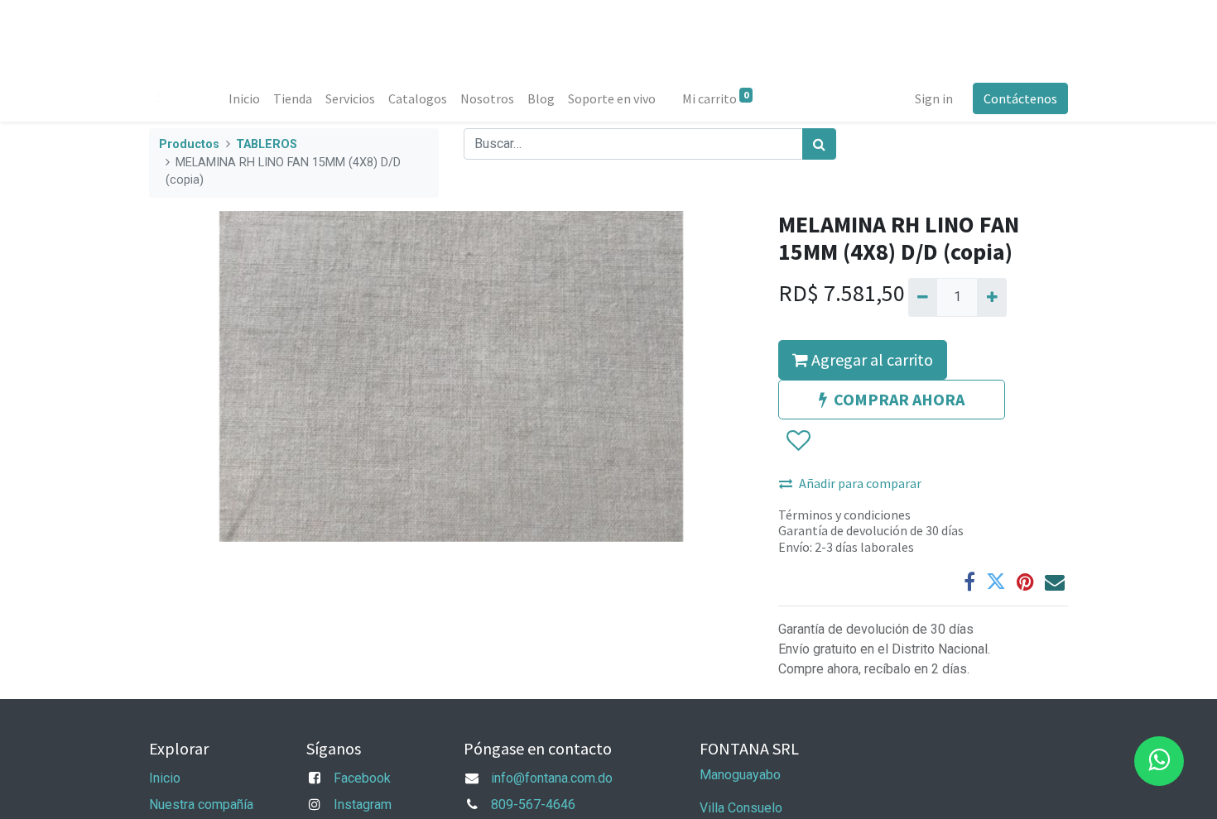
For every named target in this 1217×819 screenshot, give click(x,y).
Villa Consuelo (741, 808)
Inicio (164, 778)
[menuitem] (244, 98)
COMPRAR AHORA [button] (899, 399)
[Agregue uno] (991, 297)
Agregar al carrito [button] (870, 359)
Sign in (934, 98)
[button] (797, 440)
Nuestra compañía (201, 804)
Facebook (362, 778)
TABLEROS (266, 144)
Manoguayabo (740, 775)
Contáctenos (1020, 98)
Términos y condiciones (844, 514)
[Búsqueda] (819, 144)
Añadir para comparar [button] (860, 483)
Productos (189, 144)
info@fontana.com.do (552, 778)
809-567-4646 (533, 804)
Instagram (363, 804)
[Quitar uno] (922, 297)
